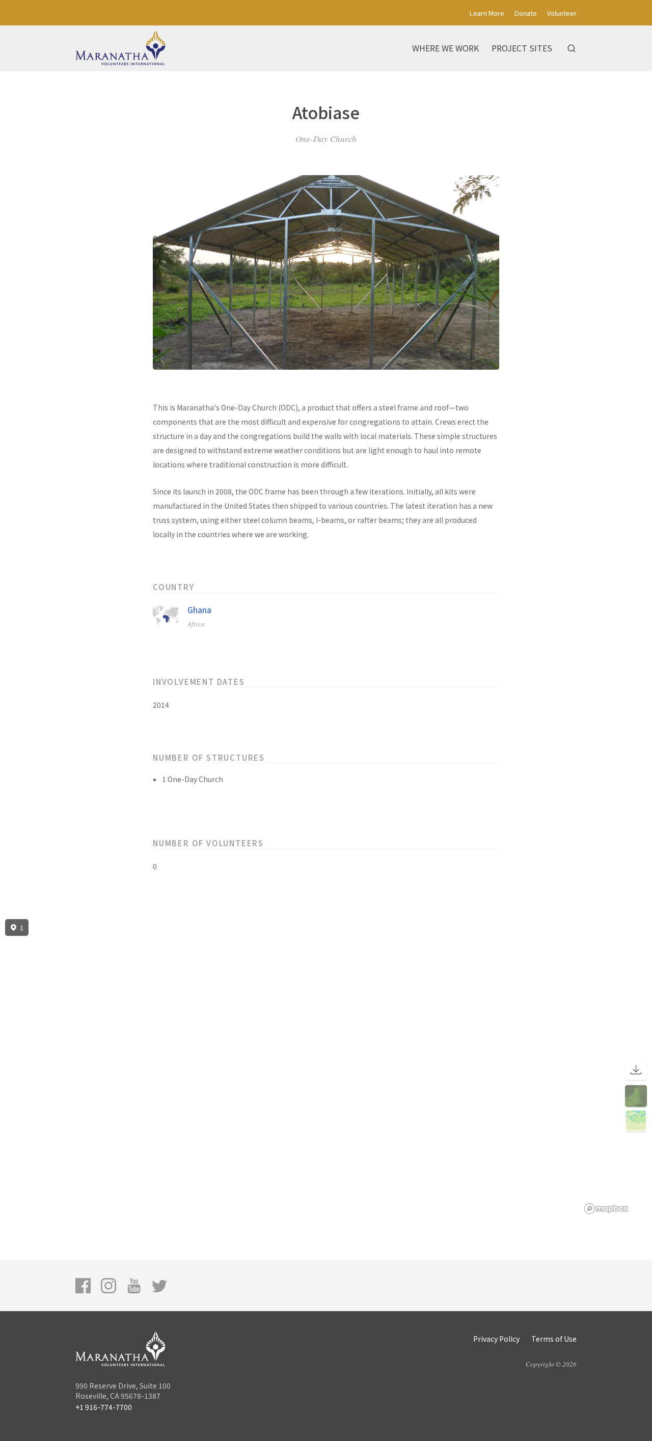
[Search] (571, 48)
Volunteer (562, 13)
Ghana (199, 609)
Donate (525, 13)
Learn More (487, 13)
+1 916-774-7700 (103, 1407)
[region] (326, 1067)
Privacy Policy (496, 1339)
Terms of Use (554, 1339)
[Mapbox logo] (606, 1208)
